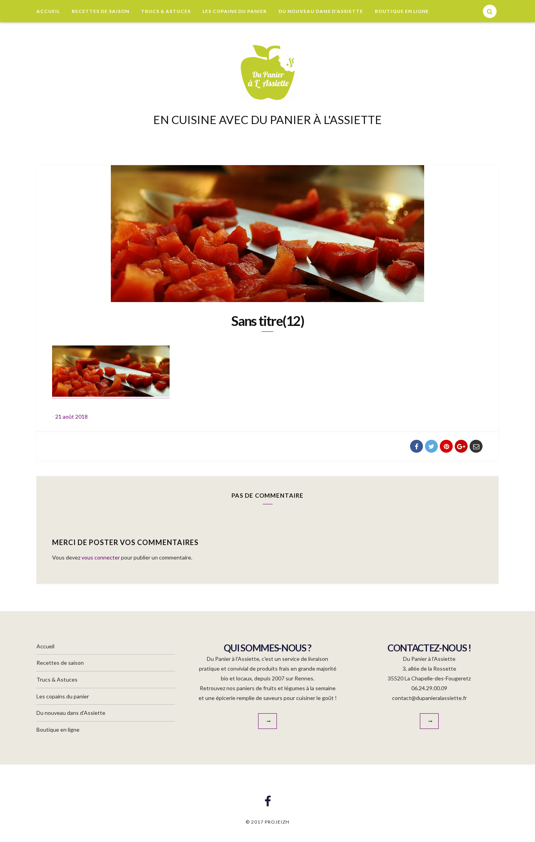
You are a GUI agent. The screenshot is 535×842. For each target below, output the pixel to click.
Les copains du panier (234, 11)
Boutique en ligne (402, 11)
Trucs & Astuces (166, 11)
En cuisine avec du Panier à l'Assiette (267, 119)
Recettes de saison (100, 11)
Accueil (48, 11)
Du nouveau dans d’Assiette (320, 11)
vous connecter (100, 557)
